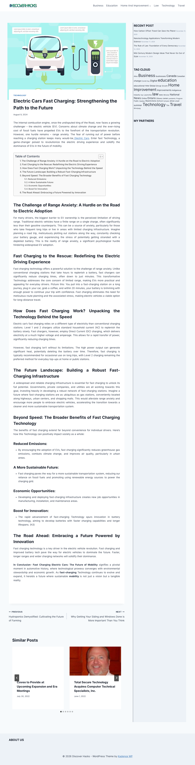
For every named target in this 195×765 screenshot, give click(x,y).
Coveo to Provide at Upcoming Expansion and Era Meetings (37, 687)
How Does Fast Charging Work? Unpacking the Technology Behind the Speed (62, 168)
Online (144, 98)
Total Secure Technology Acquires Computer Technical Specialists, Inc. (94, 687)
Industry (137, 95)
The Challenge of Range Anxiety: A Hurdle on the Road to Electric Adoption (61, 160)
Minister (166, 95)
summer (138, 105)
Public (136, 101)
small (177, 101)
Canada (171, 76)
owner (165, 98)
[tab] (61, 711)
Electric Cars (81, 138)
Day (148, 81)
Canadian (181, 76)
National (174, 94)
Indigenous (176, 90)
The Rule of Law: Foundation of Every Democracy (156, 46)
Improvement (145, 89)
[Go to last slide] (17, 677)
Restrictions (150, 101)
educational (139, 85)
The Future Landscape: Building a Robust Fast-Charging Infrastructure (59, 171)
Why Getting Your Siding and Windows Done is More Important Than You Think (97, 616)
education (167, 80)
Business (98, 5)
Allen (136, 76)
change (137, 81)
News (137, 97)
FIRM (147, 86)
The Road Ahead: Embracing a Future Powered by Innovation (54, 192)
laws (161, 95)
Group (158, 86)
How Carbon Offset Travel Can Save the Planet (155, 31)
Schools (166, 101)
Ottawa (159, 98)
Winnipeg (137, 108)
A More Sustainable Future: (41, 182)
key (142, 95)
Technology (168, 5)
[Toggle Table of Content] (99, 156)
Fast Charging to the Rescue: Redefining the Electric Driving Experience (59, 164)
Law (156, 5)
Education (112, 5)
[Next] (116, 677)
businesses (161, 76)
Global (152, 85)
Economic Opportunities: (40, 185)
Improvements (164, 90)
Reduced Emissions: (37, 179)
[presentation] (38, 661)
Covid (143, 81)
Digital (153, 80)
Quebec (142, 101)
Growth (165, 86)
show (172, 101)
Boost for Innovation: (38, 189)
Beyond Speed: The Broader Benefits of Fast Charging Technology (57, 175)
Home (173, 84)
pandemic (172, 98)
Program (179, 98)
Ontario (151, 98)
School (160, 101)
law (155, 94)
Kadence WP (125, 756)
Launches (148, 95)
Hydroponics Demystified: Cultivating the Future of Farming (36, 616)
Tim (167, 105)
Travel (181, 5)
